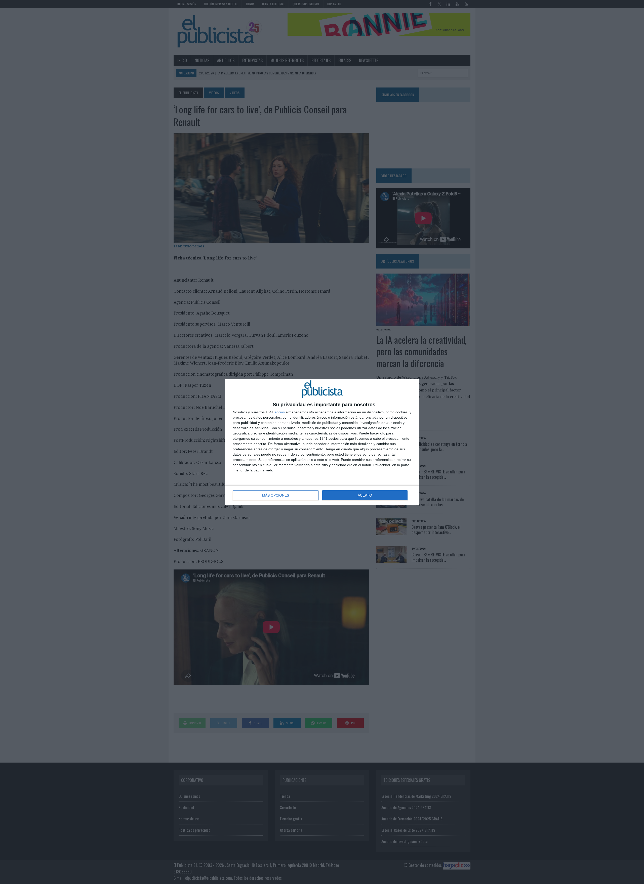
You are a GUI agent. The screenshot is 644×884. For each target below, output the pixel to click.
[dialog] (322, 442)
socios (280, 412)
